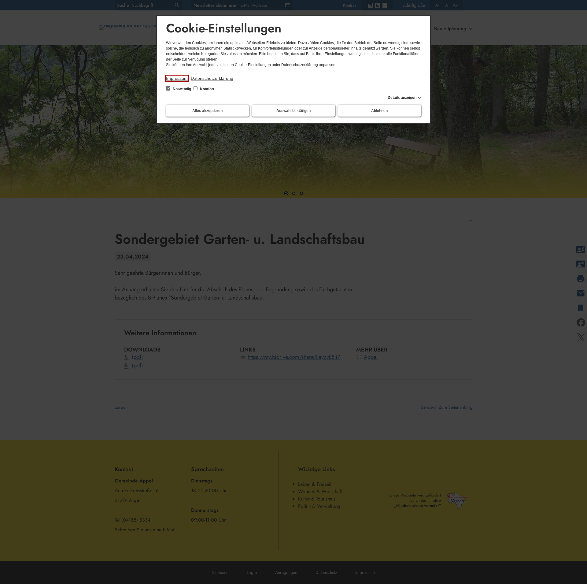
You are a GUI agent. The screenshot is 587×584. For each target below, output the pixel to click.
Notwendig (182, 89)
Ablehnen (379, 111)
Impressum (177, 78)
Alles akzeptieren (207, 111)
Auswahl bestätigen (293, 111)
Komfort (206, 89)
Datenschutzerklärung (212, 78)
